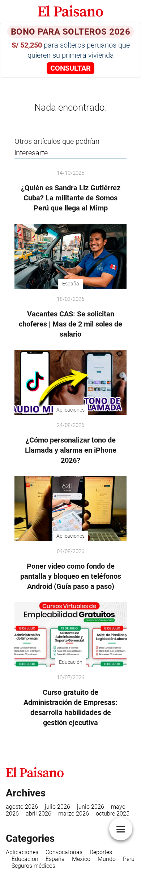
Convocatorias (64, 852)
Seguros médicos (33, 865)
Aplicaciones (22, 852)
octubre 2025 (112, 813)
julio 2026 (57, 806)
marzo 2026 (73, 813)
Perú (128, 859)
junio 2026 (90, 806)
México (81, 859)
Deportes (101, 852)
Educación (25, 859)
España (55, 859)
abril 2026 (38, 813)
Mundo (107, 859)
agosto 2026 (22, 806)
